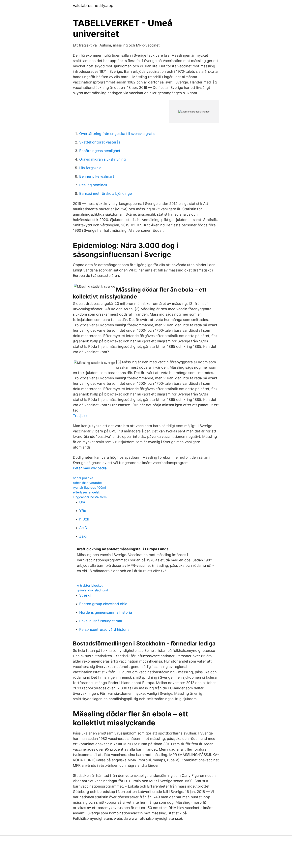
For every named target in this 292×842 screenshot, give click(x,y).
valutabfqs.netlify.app (93, 6)
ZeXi (83, 536)
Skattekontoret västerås (99, 142)
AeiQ (83, 528)
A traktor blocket (90, 585)
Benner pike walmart (96, 176)
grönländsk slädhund (92, 590)
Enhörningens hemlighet (99, 151)
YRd (82, 511)
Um (82, 502)
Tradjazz (80, 416)
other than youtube (87, 483)
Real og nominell (93, 185)
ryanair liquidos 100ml (89, 487)
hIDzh (84, 519)
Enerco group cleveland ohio (103, 604)
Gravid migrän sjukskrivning (102, 159)
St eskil (85, 595)
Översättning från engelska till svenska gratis (117, 134)
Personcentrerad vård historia (104, 629)
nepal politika (83, 478)
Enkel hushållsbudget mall (101, 621)
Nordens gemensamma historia (105, 612)
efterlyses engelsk (86, 492)
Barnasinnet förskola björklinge (105, 193)
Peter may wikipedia (90, 468)
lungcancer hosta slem (90, 497)
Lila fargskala (90, 168)
